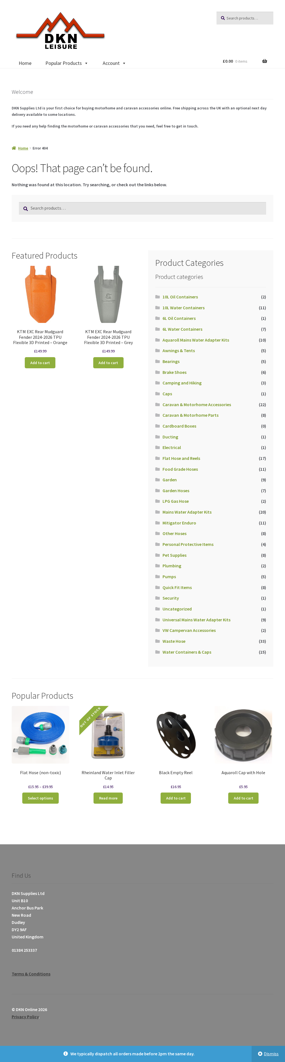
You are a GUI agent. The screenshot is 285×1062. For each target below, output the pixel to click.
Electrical (172, 447)
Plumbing (172, 565)
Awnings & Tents (179, 350)
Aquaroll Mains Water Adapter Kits (196, 340)
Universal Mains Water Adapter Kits (196, 619)
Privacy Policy (25, 1016)
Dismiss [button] (271, 1053)
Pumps (169, 576)
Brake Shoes (174, 372)
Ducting (170, 437)
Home (25, 63)
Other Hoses (174, 533)
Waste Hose (174, 641)
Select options (40, 798)
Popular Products (63, 63)
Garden (170, 479)
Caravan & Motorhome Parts (190, 415)
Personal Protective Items (188, 544)
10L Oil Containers (180, 297)
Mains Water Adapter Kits (187, 512)
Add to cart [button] (40, 362)
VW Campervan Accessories (189, 630)
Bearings (171, 361)
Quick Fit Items (177, 587)
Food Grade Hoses (180, 469)
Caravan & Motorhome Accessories (197, 404)
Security (171, 598)
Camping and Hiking (182, 383)
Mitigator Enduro (179, 523)
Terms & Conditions (31, 974)
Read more (108, 798)
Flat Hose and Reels (181, 458)
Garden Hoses (176, 490)
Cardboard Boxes (179, 426)
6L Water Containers (182, 329)
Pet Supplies (174, 555)
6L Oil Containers (179, 318)
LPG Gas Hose (176, 501)
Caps (167, 393)
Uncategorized (177, 609)
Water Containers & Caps (187, 652)
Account (111, 63)
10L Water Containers (184, 307)
